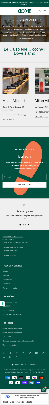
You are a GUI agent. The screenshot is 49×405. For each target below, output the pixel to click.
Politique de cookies (10, 250)
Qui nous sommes (10, 302)
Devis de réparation (10, 288)
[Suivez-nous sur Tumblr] (17, 357)
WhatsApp (22, 115)
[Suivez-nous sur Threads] (23, 353)
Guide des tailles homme (12, 328)
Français (32, 364)
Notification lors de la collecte (17, 402)
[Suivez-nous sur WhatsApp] (10, 357)
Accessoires (7, 280)
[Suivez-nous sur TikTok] (43, 353)
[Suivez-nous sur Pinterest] (30, 353)
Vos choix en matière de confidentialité (27, 396)
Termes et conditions (11, 345)
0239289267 (12, 115)
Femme (6, 275)
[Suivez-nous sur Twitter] (10, 353)
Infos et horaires (9, 120)
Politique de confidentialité (13, 247)
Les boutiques (8, 310)
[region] (24, 212)
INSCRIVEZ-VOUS (25, 185)
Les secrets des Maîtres (12, 314)
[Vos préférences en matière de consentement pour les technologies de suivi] (2, 303)
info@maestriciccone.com (13, 236)
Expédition (7, 337)
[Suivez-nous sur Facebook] (4, 353)
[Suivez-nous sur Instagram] (17, 353)
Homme (6, 271)
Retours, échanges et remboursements (18, 341)
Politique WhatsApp (10, 255)
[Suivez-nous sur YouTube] (36, 353)
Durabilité (6, 306)
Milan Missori (14, 101)
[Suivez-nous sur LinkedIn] (4, 357)
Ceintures (6, 284)
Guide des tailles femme (12, 333)
